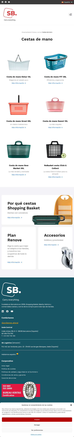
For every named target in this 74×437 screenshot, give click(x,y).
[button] (71, 405)
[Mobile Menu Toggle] (70, 14)
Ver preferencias (37, 430)
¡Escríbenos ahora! (10, 323)
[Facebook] (6, 2)
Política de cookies (36, 434)
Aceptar (37, 419)
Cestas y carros (36, 32)
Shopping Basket (26, 32)
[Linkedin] (2, 2)
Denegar (37, 425)
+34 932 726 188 (9, 336)
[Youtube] (9, 2)
